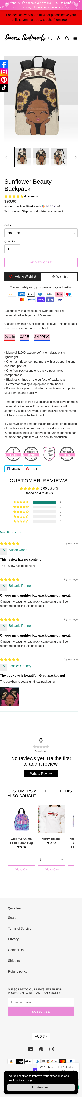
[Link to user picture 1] (9, 696)
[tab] (9, 337)
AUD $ (40, 1036)
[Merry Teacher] (51, 819)
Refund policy (17, 971)
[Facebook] (4, 64)
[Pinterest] (4, 80)
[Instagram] (4, 72)
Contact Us (16, 950)
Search (13, 917)
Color (7, 225)
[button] (14, 196)
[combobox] (51, 859)
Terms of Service (19, 928)
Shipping (27, 211)
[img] (9, 544)
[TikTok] (4, 88)
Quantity (9, 241)
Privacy (13, 939)
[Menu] (75, 38)
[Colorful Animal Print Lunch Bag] (21, 819)
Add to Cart (21, 869)
